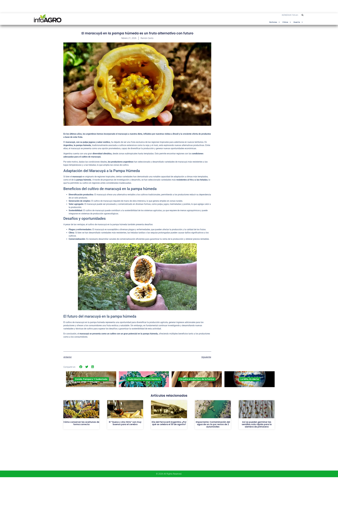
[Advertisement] (255, 50)
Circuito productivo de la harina (196, 379)
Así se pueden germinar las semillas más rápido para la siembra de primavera (257, 424)
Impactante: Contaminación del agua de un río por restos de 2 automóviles (213, 424)
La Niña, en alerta (249, 379)
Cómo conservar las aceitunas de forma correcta (81, 423)
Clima (285, 22)
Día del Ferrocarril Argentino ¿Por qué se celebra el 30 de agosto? (169, 423)
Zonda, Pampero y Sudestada (91, 379)
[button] (302, 15)
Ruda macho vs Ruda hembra (144, 379)
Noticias (273, 22)
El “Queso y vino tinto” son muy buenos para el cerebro (125, 423)
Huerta (297, 22)
